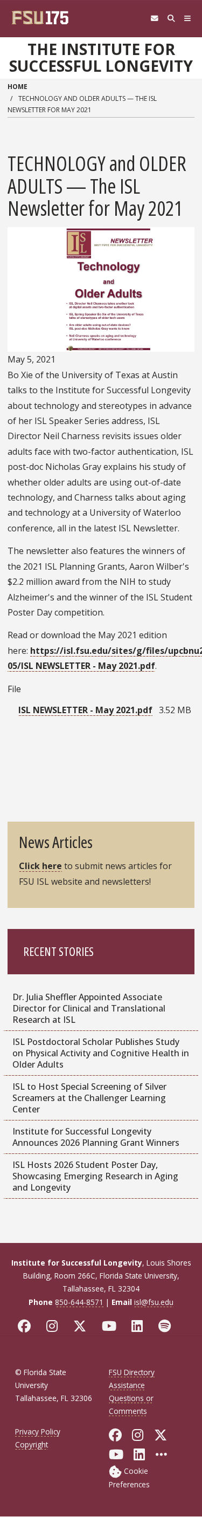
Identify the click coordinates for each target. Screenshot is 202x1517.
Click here (40, 866)
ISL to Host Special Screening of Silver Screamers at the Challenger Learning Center (89, 1098)
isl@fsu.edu (153, 1302)
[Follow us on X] (82, 1326)
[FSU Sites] (187, 18)
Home (17, 86)
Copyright (31, 1444)
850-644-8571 (79, 1302)
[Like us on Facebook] (27, 1326)
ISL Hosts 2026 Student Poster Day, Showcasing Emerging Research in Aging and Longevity (95, 1176)
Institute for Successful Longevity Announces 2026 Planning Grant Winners (95, 1137)
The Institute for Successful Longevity (101, 57)
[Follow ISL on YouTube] (111, 1326)
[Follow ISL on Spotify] (167, 1326)
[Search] (171, 18)
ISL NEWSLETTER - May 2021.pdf (85, 710)
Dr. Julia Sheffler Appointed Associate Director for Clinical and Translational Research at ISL (88, 1008)
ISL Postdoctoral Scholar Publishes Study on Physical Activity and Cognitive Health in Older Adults (100, 1053)
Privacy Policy (37, 1431)
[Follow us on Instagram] (54, 1326)
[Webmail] (154, 18)
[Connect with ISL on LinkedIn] (139, 1326)
